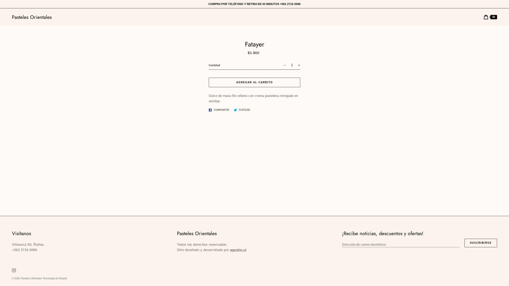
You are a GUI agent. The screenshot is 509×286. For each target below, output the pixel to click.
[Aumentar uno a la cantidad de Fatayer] (300, 65)
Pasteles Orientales (32, 17)
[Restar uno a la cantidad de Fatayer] (283, 65)
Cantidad (214, 65)
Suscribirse (481, 242)
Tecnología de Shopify (55, 278)
